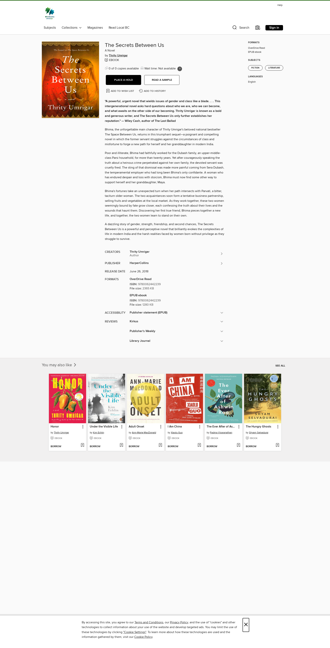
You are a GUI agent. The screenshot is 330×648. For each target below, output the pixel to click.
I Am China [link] (175, 426)
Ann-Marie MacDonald (144, 432)
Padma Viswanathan (221, 432)
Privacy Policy (179, 622)
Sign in (274, 28)
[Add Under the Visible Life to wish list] (121, 445)
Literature (274, 68)
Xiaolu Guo (177, 432)
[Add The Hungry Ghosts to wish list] (277, 445)
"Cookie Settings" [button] (134, 632)
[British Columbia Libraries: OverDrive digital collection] (50, 13)
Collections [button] (70, 28)
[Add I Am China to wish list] (199, 445)
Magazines (95, 28)
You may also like (57, 365)
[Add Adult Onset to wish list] (160, 445)
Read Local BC (119, 28)
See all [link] (280, 365)
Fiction (255, 68)
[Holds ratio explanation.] (179, 69)
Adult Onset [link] (136, 426)
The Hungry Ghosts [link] (258, 426)
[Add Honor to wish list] (82, 445)
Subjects (50, 28)
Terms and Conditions (148, 622)
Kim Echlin (98, 432)
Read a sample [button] (162, 80)
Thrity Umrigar (118, 55)
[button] (240, 28)
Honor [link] (55, 426)
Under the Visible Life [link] (104, 426)
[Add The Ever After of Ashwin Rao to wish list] (238, 445)
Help (279, 5)
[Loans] (258, 28)
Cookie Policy (143, 637)
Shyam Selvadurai (258, 432)
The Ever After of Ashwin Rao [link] (222, 426)
